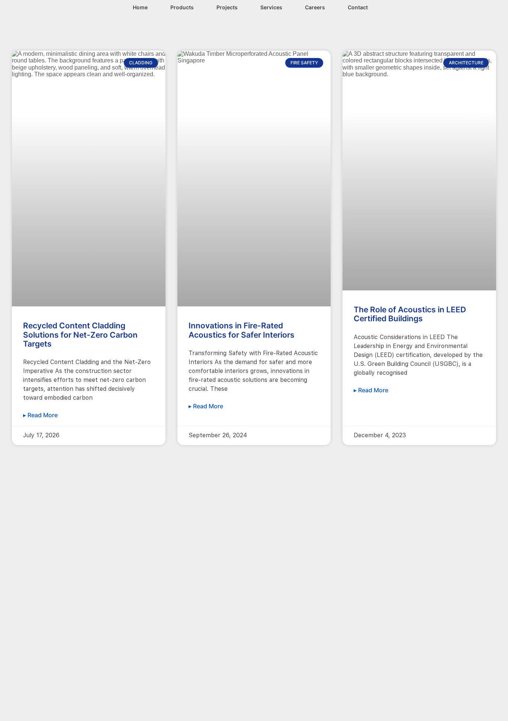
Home (140, 7)
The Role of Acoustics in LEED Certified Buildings (410, 314)
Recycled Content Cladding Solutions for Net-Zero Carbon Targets (80, 334)
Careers (315, 7)
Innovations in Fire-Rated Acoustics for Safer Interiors (242, 330)
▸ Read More (40, 415)
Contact (358, 7)
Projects (227, 7)
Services (271, 7)
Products (182, 7)
